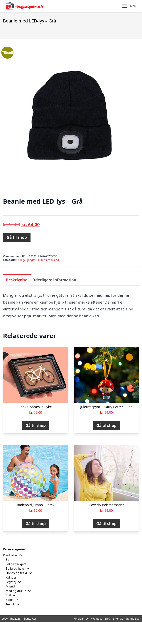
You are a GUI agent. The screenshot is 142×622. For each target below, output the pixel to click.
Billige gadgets (27, 260)
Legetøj (11, 582)
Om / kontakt (94, 618)
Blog (107, 618)
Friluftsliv (44, 260)
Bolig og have (15, 568)
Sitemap (118, 618)
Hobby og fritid (16, 573)
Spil (8, 595)
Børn (9, 560)
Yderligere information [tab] (54, 279)
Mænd (55, 260)
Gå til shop (17, 237)
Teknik (10, 604)
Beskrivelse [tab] (16, 279)
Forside (78, 618)
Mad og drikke (16, 591)
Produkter (10, 555)
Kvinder (11, 577)
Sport (9, 600)
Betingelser (133, 618)
